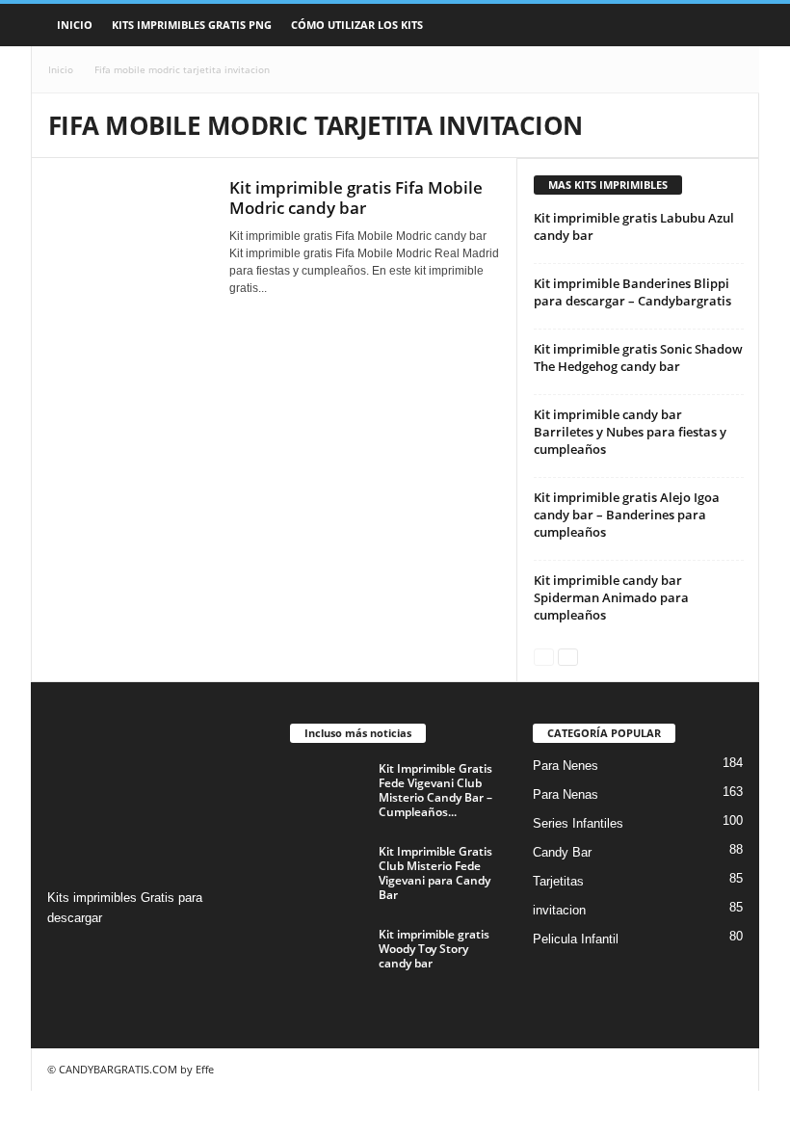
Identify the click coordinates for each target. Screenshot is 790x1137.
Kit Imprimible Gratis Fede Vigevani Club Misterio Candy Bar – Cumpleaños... (435, 790)
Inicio (74, 24)
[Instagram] (65, 955)
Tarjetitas (558, 881)
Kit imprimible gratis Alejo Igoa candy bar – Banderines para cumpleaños (627, 515)
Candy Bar (562, 852)
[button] (730, 25)
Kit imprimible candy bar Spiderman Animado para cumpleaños (611, 597)
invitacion (559, 910)
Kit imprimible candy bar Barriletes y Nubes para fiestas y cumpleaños (630, 432)
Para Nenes (565, 765)
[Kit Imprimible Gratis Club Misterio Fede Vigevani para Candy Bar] (328, 873)
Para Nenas (565, 794)
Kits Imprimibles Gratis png (192, 24)
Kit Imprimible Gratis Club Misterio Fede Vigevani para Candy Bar (435, 873)
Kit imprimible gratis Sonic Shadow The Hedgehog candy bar (638, 357)
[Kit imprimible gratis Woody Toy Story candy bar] (328, 956)
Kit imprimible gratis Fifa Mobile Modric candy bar (356, 197)
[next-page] (568, 656)
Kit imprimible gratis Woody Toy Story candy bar (434, 948)
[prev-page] (544, 656)
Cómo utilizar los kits (357, 24)
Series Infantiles (578, 823)
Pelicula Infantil (576, 939)
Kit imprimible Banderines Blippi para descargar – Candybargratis (632, 292)
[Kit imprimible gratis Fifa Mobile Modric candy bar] (129, 238)
